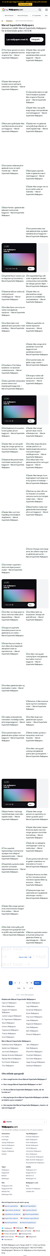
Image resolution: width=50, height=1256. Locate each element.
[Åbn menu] (46, 9)
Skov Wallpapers (31, 1154)
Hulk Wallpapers (32, 1048)
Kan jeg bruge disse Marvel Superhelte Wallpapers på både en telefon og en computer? (25, 1098)
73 (27, 983)
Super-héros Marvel (11, 1218)
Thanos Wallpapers (9, 1033)
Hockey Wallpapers (32, 1137)
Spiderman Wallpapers (10, 1048)
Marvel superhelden (11, 1206)
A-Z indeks (5, 1137)
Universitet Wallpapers (33, 1151)
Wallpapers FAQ (7, 1186)
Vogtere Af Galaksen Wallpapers (9, 1011)
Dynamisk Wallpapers (34, 1010)
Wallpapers (9, 21)
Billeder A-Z (30, 1176)
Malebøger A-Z (31, 1178)
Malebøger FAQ (7, 1194)
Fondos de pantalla (10, 1234)
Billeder (4, 1176)
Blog (27, 1186)
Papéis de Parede (25, 1231)
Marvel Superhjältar (29, 1206)
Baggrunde (5, 1173)
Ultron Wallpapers (8, 1006)
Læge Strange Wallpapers (35, 1062)
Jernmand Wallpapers (10, 1052)
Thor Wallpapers (8, 1066)
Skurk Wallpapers (8, 1023)
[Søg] (40, 10)
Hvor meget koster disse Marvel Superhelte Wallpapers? (25, 1079)
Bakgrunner (32, 1237)
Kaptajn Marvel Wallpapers (11, 1059)
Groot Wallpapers (8, 1037)
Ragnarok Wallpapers (34, 1024)
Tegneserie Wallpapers (10, 1030)
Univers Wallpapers (9, 1026)
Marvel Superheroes (29, 1222)
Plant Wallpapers (32, 1142)
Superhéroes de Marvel (12, 1214)
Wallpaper (30, 1228)
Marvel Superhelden (31, 1214)
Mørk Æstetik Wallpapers (34, 1160)
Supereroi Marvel (31, 1210)
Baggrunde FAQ (7, 1188)
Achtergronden (26, 1234)
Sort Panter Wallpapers (10, 1062)
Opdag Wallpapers (8, 1142)
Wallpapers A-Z (31, 1170)
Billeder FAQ (6, 1191)
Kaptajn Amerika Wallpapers (12, 1055)
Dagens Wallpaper (8, 1151)
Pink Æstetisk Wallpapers (35, 1157)
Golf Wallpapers (31, 1148)
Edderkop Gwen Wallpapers (12, 1045)
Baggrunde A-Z (31, 1173)
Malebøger (5, 1178)
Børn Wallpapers (32, 1031)
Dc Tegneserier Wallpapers (11, 1019)
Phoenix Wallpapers (33, 1034)
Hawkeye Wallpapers (34, 1066)
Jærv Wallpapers (32, 1045)
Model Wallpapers (32, 1145)
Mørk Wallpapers (31, 1139)
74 (31, 983)
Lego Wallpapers (32, 1006)
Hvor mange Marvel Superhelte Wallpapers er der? (22, 1084)
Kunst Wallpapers (32, 1013)
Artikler (4, 1154)
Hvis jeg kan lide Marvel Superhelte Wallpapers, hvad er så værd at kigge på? (25, 1106)
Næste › (37, 983)
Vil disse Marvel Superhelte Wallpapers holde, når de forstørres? (23, 1091)
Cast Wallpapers (32, 1027)
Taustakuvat (8, 1239)
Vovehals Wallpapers (34, 1055)
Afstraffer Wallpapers (34, 1052)
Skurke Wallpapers (33, 1003)
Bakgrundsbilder (9, 1231)
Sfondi (37, 1231)
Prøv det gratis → (25, 4)
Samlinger (5, 1139)
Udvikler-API (30, 1191)
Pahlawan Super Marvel (30, 1218)
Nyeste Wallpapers (8, 1145)
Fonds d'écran (9, 1237)
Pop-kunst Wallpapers (34, 1017)
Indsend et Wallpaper (33, 1188)
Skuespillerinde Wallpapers (35, 1163)
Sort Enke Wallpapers (34, 1059)
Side (18, 988)
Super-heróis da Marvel (12, 1210)
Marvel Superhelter (11, 1222)
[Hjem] (2, 21)
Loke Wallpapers (32, 1020)
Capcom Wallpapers (9, 1003)
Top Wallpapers (7, 1148)
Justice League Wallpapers (12, 1016)
